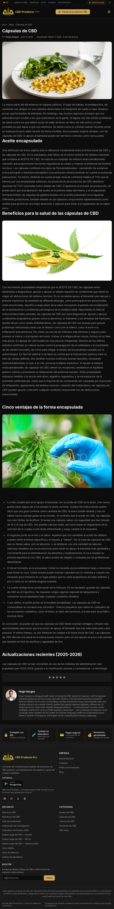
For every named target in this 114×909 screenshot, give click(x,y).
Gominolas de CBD (67, 826)
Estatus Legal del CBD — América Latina (20, 843)
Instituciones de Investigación (15, 826)
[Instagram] (11, 798)
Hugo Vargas (27, 691)
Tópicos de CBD (66, 821)
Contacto (52, 2)
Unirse (49, 878)
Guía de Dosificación (11, 821)
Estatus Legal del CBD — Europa (17, 834)
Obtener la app (98, 2)
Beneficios (34, 2)
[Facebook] (4, 798)
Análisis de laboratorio (12, 857)
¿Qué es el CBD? (21, 2)
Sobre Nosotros (64, 2)
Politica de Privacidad (69, 767)
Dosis (43, 2)
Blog (61, 772)
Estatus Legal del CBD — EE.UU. (16, 839)
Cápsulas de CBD (67, 817)
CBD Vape (64, 830)
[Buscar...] (109, 2)
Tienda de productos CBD (74, 12)
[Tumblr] (18, 798)
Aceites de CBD (66, 812)
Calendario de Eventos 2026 (15, 830)
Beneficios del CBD (11, 817)
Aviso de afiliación (10, 852)
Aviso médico (8, 848)
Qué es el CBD (9, 812)
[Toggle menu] (109, 12)
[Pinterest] (24, 798)
